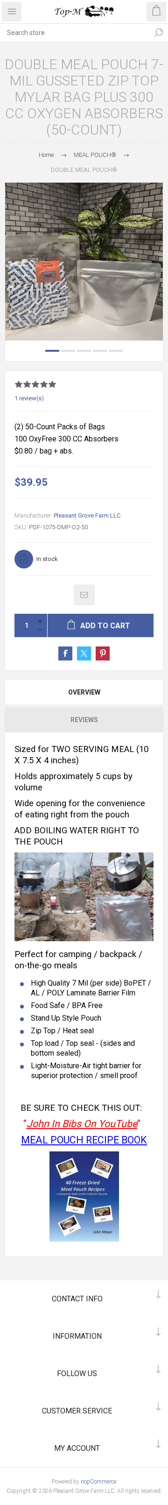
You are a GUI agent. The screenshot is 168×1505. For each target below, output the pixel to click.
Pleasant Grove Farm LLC (87, 515)
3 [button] (84, 351)
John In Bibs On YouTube (82, 1123)
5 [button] (116, 351)
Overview (84, 692)
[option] (84, 262)
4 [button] (100, 351)
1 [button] (52, 351)
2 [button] (68, 351)
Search (158, 32)
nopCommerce (98, 1481)
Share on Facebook (65, 653)
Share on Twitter (84, 653)
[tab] (84, 692)
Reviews (84, 720)
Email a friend (84, 594)
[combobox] (74, 32)
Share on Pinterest (103, 653)
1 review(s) (29, 398)
